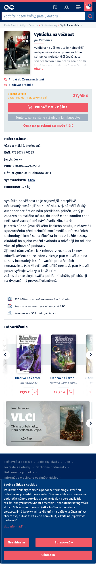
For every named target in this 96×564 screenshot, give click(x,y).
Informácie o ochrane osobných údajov (31, 478)
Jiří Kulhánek (43, 40)
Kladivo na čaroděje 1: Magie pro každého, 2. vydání (29, 378)
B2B (67, 462)
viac (37, 69)
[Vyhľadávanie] (89, 16)
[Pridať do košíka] (35, 392)
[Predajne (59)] (55, 7)
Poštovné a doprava (18, 462)
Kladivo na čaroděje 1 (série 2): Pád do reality (63, 378)
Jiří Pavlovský (28, 383)
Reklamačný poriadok (19, 472)
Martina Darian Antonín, (65, 383)
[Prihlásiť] (66, 7)
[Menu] (78, 8)
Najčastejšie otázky (17, 467)
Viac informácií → (15, 526)
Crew (31, 180)
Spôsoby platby (48, 462)
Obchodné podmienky (51, 467)
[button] (16, 542)
